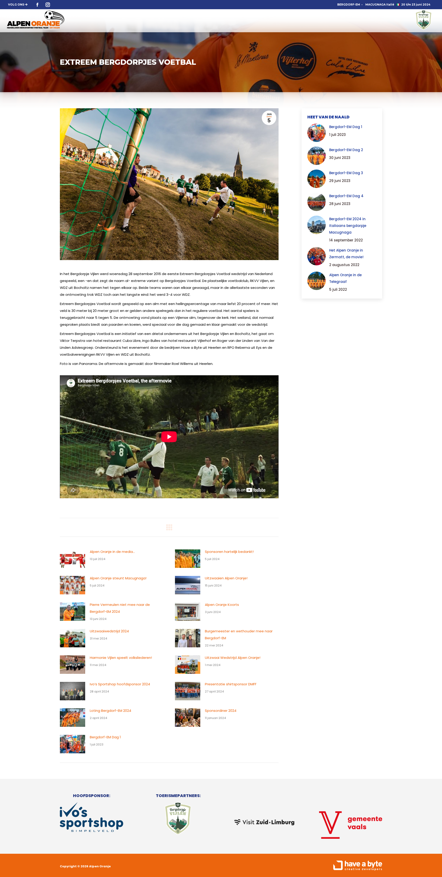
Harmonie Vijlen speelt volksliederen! (121, 657)
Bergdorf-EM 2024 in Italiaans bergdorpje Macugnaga (347, 226)
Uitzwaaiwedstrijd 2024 (109, 631)
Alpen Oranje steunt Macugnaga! (118, 578)
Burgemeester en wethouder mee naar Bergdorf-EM (239, 634)
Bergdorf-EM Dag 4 (346, 196)
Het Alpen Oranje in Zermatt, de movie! (346, 253)
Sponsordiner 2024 (220, 710)
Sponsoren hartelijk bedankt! (229, 551)
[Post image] (72, 558)
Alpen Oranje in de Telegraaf (345, 278)
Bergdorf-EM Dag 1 (105, 737)
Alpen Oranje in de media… (112, 551)
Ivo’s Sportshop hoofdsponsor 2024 (120, 684)
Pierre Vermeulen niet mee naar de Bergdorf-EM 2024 (120, 608)
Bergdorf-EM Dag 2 (346, 149)
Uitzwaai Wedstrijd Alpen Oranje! (232, 657)
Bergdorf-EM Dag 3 (346, 172)
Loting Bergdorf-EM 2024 (110, 710)
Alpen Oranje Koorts (222, 604)
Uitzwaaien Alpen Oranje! (226, 578)
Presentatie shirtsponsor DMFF (230, 684)
